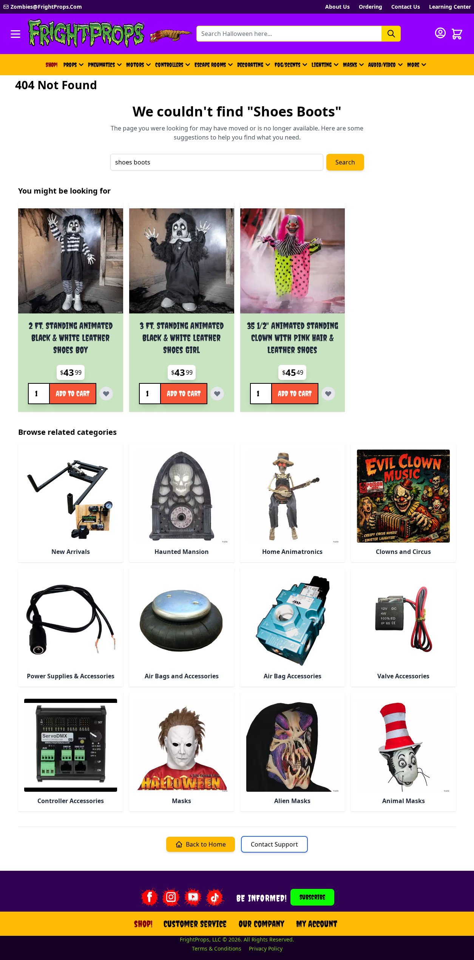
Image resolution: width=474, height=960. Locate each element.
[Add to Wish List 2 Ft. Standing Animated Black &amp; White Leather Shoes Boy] (106, 393)
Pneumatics (101, 64)
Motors (135, 64)
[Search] (391, 34)
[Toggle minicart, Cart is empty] (457, 34)
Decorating (250, 64)
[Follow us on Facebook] (149, 897)
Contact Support (274, 844)
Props (70, 64)
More (417, 67)
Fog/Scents (287, 64)
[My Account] (440, 33)
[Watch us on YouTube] (193, 897)
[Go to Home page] (86, 34)
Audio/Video (382, 64)
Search (345, 162)
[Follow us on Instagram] (171, 897)
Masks (350, 64)
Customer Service (195, 923)
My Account (316, 923)
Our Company (261, 923)
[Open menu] (15, 34)
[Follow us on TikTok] (214, 897)
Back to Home (206, 844)
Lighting (322, 64)
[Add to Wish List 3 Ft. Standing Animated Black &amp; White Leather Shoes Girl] (217, 393)
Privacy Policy (266, 948)
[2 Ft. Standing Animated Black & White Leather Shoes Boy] (70, 260)
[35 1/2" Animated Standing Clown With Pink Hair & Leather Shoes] (292, 260)
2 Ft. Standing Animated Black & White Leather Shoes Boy (71, 337)
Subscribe (312, 897)
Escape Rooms (210, 64)
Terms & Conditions (216, 948)
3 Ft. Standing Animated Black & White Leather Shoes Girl (182, 337)
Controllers (169, 64)
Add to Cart (73, 393)
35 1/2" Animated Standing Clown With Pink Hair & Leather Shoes (292, 337)
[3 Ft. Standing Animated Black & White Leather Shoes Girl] (181, 260)
